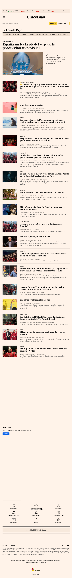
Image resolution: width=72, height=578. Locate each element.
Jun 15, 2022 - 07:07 (41, 179)
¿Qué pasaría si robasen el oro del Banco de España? (41, 225)
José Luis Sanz (23, 259)
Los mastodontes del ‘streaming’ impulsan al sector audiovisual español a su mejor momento (43, 121)
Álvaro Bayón (23, 229)
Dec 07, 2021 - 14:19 (35, 240)
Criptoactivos (40, 34)
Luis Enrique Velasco (25, 125)
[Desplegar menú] (4, 17)
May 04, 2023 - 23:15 (49, 161)
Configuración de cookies (36, 560)
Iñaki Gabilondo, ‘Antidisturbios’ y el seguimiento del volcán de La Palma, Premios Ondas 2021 (44, 270)
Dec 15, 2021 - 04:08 (34, 229)
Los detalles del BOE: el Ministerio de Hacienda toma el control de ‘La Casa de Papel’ (42, 318)
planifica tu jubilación (13, 515)
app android (58, 522)
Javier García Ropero (25, 92)
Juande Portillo (24, 322)
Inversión (52, 34)
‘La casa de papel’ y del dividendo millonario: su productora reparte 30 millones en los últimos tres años (44, 87)
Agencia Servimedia (25, 354)
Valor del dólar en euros (64, 11)
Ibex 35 (5, 11)
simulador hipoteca (36, 508)
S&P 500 (16, 11)
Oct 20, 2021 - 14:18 (36, 274)
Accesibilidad (57, 560)
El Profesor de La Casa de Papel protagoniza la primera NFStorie (42, 208)
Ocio (21, 205)
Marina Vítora (24, 144)
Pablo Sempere (34, 322)
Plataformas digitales (26, 103)
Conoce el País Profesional (36, 530)
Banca (46, 34)
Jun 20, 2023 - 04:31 (34, 144)
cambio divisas (35, 515)
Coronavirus (23, 314)
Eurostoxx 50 (46, 11)
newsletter (7, 427)
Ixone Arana (23, 196)
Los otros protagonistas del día (35, 237)
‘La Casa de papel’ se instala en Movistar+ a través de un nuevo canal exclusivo (43, 255)
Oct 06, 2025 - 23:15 (42, 92)
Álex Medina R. (23, 108)
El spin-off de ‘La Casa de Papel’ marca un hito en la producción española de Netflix (44, 140)
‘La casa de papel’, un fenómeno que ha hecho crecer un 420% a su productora (42, 288)
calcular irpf (13, 508)
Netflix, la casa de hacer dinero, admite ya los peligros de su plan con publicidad (41, 157)
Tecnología (31, 34)
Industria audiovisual (9, 41)
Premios (22, 266)
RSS (30, 562)
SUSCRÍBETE (53, 23)
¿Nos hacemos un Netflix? (31, 105)
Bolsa (14, 34)
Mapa (27, 562)
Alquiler (22, 190)
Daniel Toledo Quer (25, 161)
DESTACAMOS (8, 34)
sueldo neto (58, 508)
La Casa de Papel (13, 30)
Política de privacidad (48, 560)
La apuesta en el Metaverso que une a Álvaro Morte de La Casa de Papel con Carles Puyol (44, 175)
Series (21, 329)
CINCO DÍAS (22, 240)
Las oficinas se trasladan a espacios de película (42, 193)
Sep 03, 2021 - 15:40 (38, 293)
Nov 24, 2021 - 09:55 (34, 259)
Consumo (59, 34)
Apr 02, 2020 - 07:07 (48, 322)
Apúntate (6, 433)
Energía (24, 34)
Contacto (13, 560)
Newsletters (35, 562)
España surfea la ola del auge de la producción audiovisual (29, 46)
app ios (36, 522)
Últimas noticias (42, 562)
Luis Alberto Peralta (25, 179)
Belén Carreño (50, 53)
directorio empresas (58, 515)
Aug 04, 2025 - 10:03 (38, 108)
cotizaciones (13, 522)
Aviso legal (18, 560)
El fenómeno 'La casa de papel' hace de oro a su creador (42, 333)
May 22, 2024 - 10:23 (42, 125)
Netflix (22, 117)
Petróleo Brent (31, 11)
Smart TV (22, 136)
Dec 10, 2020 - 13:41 (36, 303)
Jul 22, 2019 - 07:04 (40, 354)
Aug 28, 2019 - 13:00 (38, 337)
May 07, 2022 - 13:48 (37, 196)
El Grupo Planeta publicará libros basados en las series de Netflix (43, 350)
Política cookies (25, 560)
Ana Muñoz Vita (24, 212)
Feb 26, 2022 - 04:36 (38, 212)
